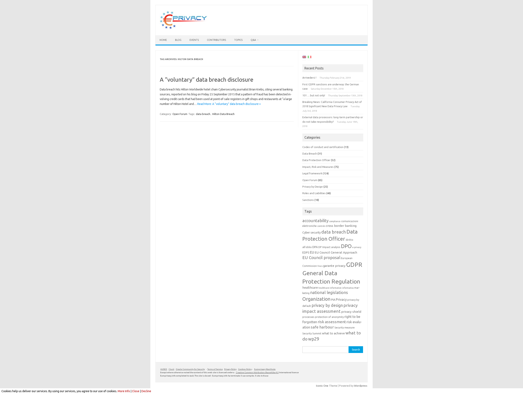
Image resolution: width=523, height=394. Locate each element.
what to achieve (333, 333)
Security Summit (311, 333)
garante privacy (334, 265)
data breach (203, 113)
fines (320, 266)
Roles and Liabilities (314, 193)
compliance (335, 221)
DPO (346, 246)
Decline (146, 391)
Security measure (344, 327)
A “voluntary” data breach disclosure (206, 79)
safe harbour (322, 327)
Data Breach (309, 153)
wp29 (313, 338)
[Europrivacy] (183, 28)
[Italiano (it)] (309, 57)
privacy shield (351, 311)
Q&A (253, 40)
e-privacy (356, 247)
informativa (348, 288)
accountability (315, 220)
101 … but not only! (313, 95)
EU (312, 252)
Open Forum (179, 113)
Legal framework (312, 173)
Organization (316, 299)
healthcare (310, 287)
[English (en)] (304, 57)
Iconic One (322, 385)
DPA (315, 247)
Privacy (341, 299)
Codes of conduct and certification (322, 147)
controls (321, 226)
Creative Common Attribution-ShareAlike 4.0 (257, 372)
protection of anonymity (329, 316)
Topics (238, 40)
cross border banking (341, 225)
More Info (124, 391)
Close (135, 391)
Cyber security (311, 232)
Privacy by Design (312, 186)
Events (194, 40)
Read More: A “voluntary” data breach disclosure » (229, 104)
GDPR (354, 264)
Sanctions (308, 199)
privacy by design (327, 305)
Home (163, 40)
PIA (333, 299)
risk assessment (332, 321)
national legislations (329, 292)
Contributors (216, 40)
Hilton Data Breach (223, 113)
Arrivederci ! (309, 77)
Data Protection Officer (316, 160)
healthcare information (330, 288)
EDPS (305, 252)
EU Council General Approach (336, 252)
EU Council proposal (321, 257)
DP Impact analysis (329, 247)
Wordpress (360, 385)
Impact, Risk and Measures (318, 166)
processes (308, 316)
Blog (178, 40)
